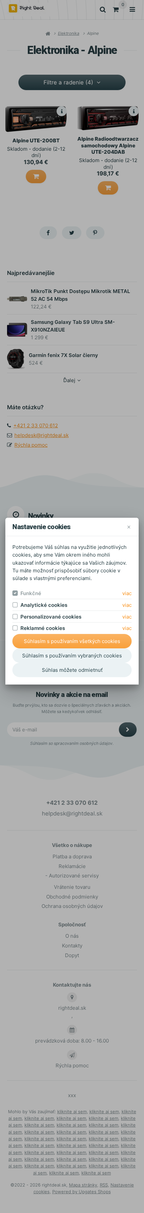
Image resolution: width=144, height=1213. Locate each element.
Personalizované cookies (50, 617)
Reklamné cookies (42, 628)
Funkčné (30, 593)
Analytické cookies (43, 605)
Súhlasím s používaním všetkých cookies (72, 641)
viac (127, 593)
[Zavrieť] (128, 526)
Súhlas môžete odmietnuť (72, 670)
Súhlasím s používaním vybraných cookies (72, 655)
